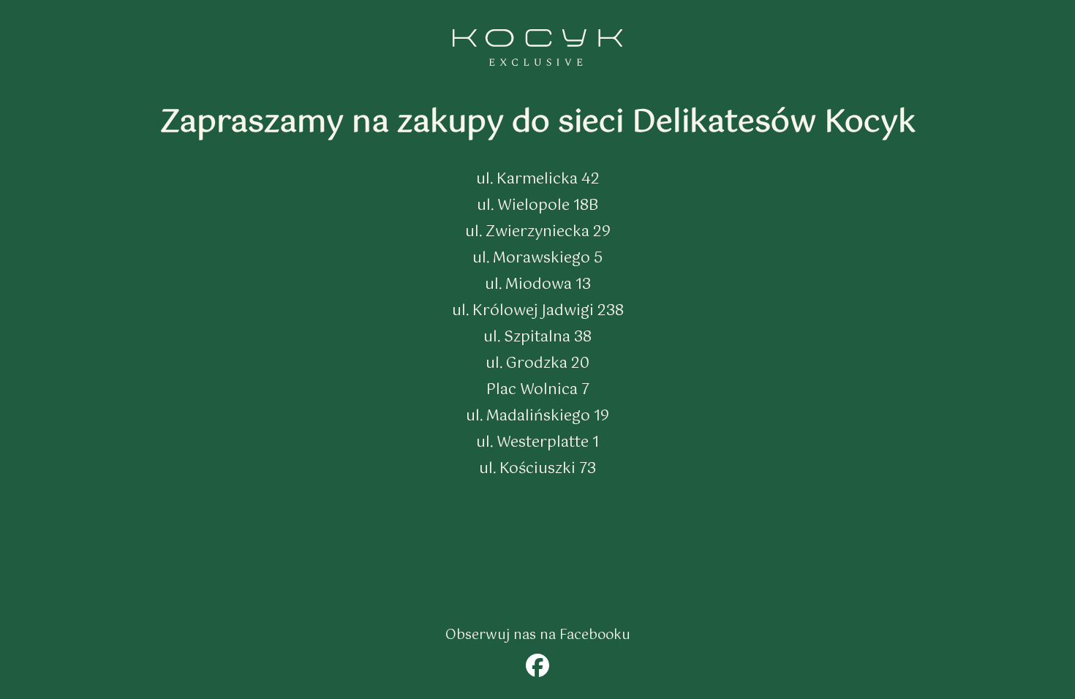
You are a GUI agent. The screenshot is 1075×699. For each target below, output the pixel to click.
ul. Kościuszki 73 (537, 469)
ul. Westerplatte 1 (537, 443)
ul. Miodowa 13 (538, 285)
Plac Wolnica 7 (537, 390)
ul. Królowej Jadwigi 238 (538, 311)
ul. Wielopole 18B (537, 206)
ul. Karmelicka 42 (538, 179)
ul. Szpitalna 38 (537, 337)
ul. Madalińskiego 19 (537, 416)
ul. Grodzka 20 (537, 364)
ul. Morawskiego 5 (537, 258)
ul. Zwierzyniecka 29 (538, 232)
